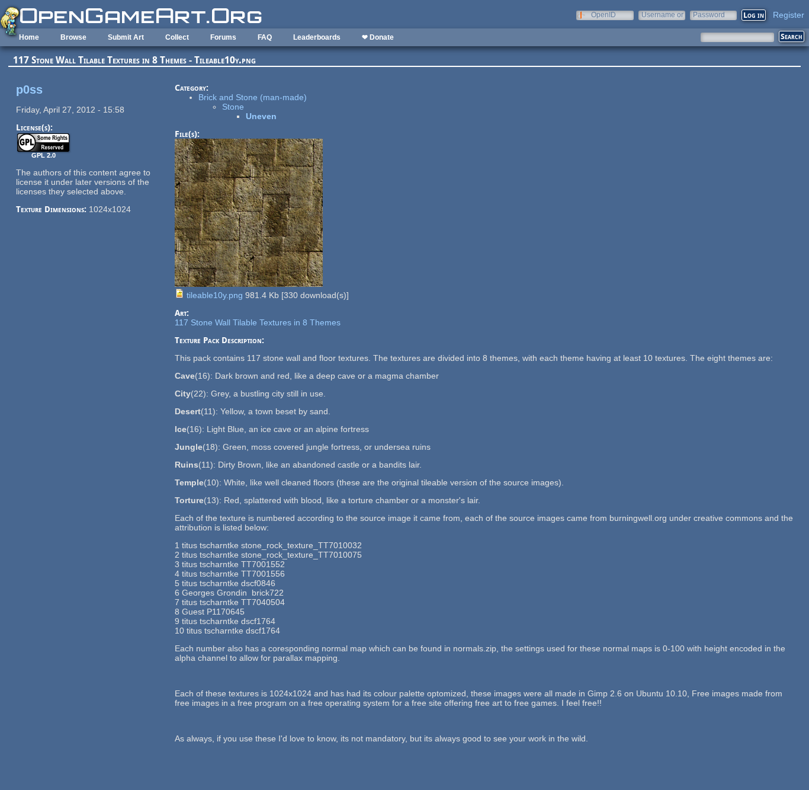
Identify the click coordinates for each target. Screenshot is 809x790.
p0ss (29, 89)
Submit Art (126, 37)
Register (788, 15)
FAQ (265, 37)
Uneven (261, 116)
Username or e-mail (662, 14)
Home (29, 37)
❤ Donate (378, 37)
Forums (223, 37)
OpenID (603, 14)
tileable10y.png (215, 295)
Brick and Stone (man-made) (252, 97)
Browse (73, 37)
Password (709, 14)
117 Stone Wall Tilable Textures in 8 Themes (258, 322)
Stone (233, 106)
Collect (177, 37)
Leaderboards (317, 37)
